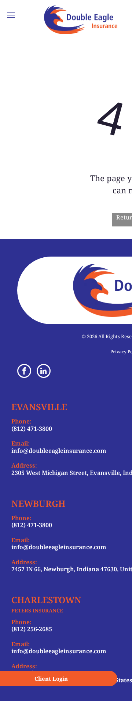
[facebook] (24, 372)
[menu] (11, 15)
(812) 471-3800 (31, 429)
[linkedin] (44, 372)
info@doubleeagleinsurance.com (58, 451)
